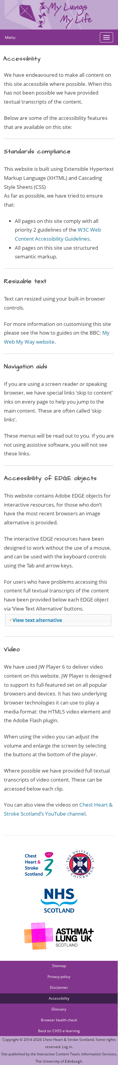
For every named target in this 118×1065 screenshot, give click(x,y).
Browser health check (59, 1020)
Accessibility (59, 998)
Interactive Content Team (58, 1054)
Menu (10, 37)
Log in (67, 1046)
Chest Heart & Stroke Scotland (68, 1039)
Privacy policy (59, 976)
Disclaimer (59, 987)
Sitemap (59, 965)
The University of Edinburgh (58, 1061)
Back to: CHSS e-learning (59, 1030)
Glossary (58, 1009)
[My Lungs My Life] (59, 15)
